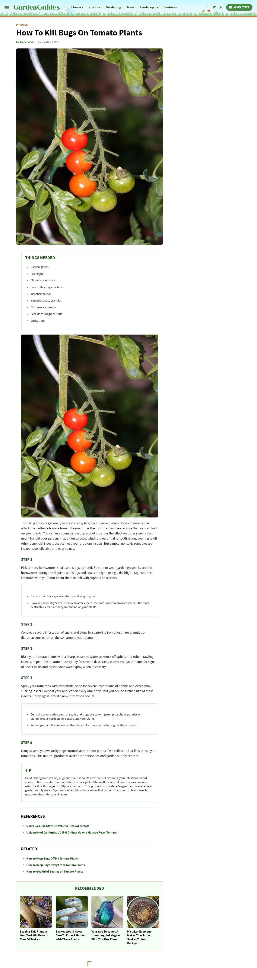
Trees (130, 7)
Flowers (77, 7)
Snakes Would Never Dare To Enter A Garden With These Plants (70, 935)
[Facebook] (208, 7)
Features (170, 7)
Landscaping (149, 7)
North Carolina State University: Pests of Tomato (58, 826)
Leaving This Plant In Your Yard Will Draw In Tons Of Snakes (34, 935)
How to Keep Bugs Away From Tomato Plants (55, 865)
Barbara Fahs (27, 42)
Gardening (113, 7)
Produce (94, 7)
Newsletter (241, 7)
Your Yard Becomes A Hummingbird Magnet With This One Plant (105, 935)
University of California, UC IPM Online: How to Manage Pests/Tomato (71, 832)
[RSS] (221, 7)
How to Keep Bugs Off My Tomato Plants (52, 859)
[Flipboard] (214, 7)
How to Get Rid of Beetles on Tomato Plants (54, 872)
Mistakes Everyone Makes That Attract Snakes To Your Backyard (139, 937)
